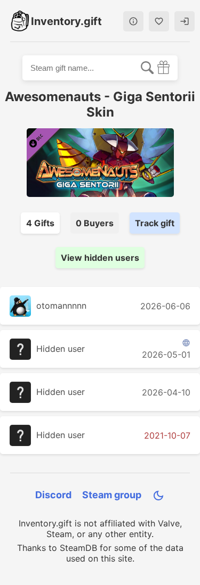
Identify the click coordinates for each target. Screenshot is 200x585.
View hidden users (100, 257)
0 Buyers (95, 223)
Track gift (154, 223)
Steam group (111, 494)
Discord (53, 494)
